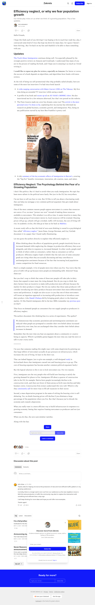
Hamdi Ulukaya (35, 298)
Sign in (89, 3)
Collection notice (59, 592)
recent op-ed (42, 95)
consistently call (24, 388)
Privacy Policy (61, 555)
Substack (38, 601)
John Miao (21, 484)
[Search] (68, 3)
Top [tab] (16, 516)
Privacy (46, 592)
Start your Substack (42, 596)
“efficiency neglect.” (30, 231)
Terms (51, 592)
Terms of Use (56, 553)
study (68, 359)
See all (17, 564)
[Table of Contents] (2, 302)
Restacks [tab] (26, 467)
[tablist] (22, 467)
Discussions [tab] (27, 516)
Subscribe (79, 3)
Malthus (63, 223)
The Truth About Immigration (25, 58)
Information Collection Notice (47, 555)
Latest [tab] (21, 516)
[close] (65, 522)
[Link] (11, 53)
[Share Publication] (72, 3)
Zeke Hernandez (23, 24)
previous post (75, 301)
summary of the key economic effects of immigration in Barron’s (47, 176)
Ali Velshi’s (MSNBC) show (60, 95)
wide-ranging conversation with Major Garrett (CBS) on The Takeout (46, 89)
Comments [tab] (18, 467)
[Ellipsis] (80, 484)
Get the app (56, 596)
